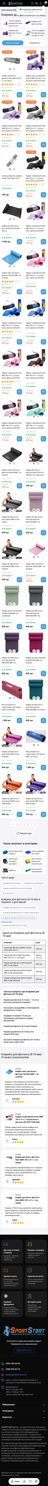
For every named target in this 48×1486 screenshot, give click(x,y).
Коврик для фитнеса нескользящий (17, 888)
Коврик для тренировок (34, 883)
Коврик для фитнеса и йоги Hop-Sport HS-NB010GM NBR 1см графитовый (34, 613)
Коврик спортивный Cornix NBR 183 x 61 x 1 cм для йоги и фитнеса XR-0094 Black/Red (36, 375)
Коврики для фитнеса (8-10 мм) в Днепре (19, 908)
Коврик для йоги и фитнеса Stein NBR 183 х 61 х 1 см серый (12, 78)
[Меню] (4, 3)
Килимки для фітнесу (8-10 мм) (14, 925)
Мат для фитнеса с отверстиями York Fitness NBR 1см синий (35, 754)
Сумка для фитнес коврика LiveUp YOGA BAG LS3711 (12, 177)
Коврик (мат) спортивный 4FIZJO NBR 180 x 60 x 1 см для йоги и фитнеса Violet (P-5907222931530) (35, 78)
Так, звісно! (29, 12)
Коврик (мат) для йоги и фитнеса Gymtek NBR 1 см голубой (11, 275)
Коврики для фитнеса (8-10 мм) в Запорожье (21, 913)
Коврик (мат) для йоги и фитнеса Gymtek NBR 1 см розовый (35, 566)
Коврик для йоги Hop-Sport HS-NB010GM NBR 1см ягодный (36, 660)
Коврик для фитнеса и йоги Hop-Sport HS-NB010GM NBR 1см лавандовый (34, 519)
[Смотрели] (24, 1481)
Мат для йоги (8, 893)
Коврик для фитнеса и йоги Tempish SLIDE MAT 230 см (11, 228)
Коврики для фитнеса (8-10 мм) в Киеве (19, 918)
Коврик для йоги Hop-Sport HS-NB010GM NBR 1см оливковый (12, 613)
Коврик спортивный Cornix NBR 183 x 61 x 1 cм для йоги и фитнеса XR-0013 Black (36, 178)
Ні (37, 12)
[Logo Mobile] (16, 3)
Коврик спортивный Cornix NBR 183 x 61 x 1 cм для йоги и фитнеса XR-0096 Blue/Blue (36, 325)
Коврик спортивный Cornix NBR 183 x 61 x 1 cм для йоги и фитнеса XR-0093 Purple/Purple (36, 228)
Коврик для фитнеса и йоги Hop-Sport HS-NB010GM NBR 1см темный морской (36, 707)
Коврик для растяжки (12, 883)
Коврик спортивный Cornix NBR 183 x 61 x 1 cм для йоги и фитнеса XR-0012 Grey (36, 128)
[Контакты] (36, 3)
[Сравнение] (36, 1481)
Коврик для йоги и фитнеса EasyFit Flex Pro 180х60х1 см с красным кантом (35, 472)
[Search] (32, 3)
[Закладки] (30, 1481)
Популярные (34, 43)
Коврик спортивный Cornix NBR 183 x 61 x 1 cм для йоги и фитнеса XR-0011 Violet (12, 128)
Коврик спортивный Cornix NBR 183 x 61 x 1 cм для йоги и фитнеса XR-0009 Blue (12, 325)
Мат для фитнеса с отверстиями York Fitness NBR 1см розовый (11, 707)
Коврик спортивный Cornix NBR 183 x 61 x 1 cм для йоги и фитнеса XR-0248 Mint (36, 425)
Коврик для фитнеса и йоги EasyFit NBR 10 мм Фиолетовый (34, 801)
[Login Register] (41, 3)
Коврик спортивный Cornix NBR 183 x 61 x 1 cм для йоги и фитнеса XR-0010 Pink (36, 275)
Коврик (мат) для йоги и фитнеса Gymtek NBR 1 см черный (11, 472)
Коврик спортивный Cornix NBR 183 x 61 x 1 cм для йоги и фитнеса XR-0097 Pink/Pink (12, 375)
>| (35, 824)
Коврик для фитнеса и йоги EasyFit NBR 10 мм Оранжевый (10, 801)
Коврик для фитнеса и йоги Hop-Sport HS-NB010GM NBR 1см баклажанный (10, 660)
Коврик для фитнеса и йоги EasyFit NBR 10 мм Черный (10, 566)
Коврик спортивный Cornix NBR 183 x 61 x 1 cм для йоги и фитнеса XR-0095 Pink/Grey (12, 425)
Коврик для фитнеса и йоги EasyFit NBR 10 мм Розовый (10, 754)
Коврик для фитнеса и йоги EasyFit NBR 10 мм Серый (10, 519)
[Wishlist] (14, 69)
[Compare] (10, 69)
